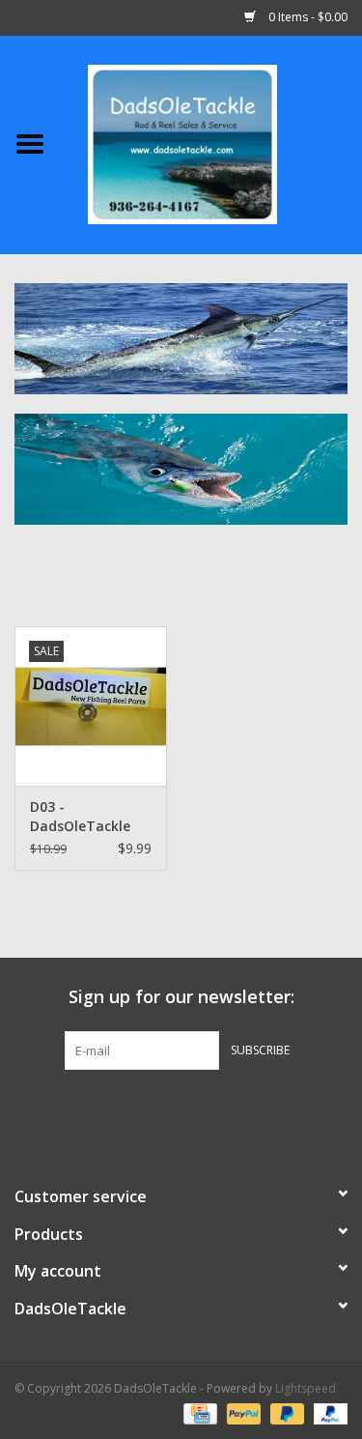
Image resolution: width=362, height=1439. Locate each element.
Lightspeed (305, 1388)
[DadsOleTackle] (211, 142)
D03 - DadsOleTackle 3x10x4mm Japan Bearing (88, 816)
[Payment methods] (198, 1412)
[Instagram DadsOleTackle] (285, 1109)
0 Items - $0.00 (306, 17)
